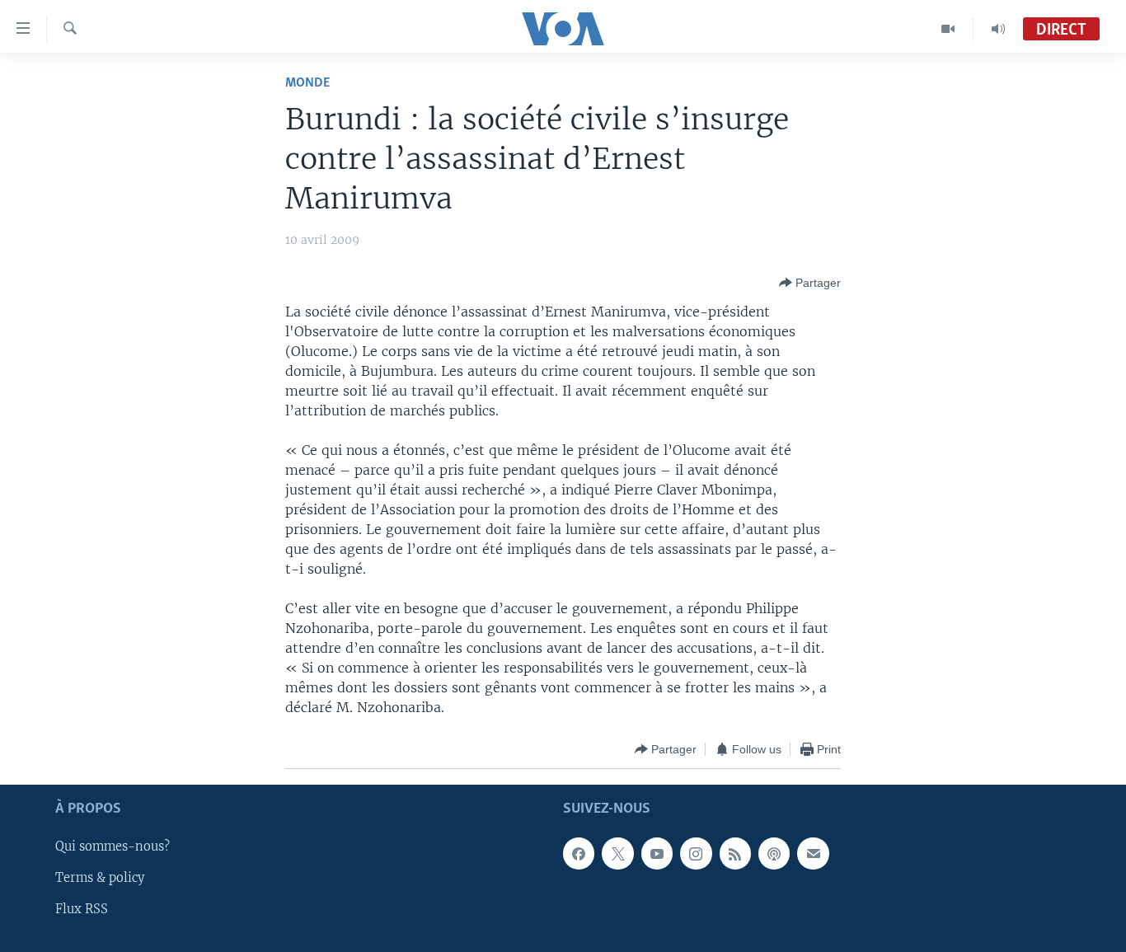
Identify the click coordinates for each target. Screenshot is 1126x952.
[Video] (948, 28)
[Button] (810, 283)
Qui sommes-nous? (112, 847)
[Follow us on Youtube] (657, 854)
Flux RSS (81, 910)
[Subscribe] (812, 854)
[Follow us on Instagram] (695, 854)
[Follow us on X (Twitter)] (617, 854)
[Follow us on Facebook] (578, 854)
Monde (307, 83)
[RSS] (735, 854)
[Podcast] (774, 854)
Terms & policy (99, 878)
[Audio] (998, 28)
